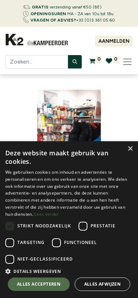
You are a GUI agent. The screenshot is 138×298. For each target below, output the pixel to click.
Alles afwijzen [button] (102, 284)
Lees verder (46, 214)
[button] (69, 271)
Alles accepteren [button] (39, 284)
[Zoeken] (75, 61)
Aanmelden (114, 41)
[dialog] (69, 219)
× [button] (130, 148)
